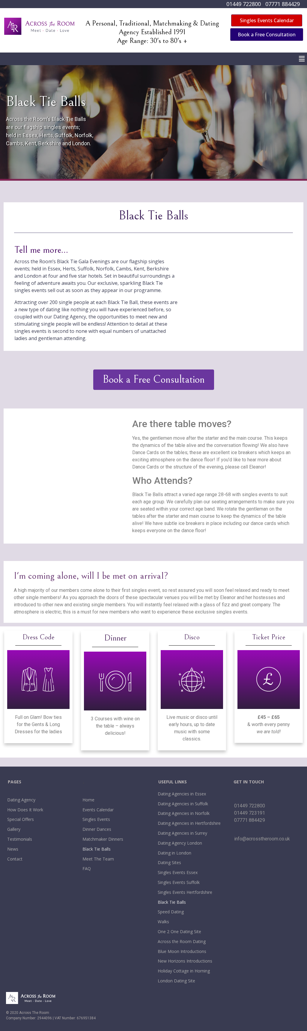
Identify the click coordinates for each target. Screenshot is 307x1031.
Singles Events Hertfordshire (185, 892)
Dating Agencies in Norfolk (184, 813)
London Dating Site (176, 981)
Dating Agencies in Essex (182, 794)
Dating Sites (169, 862)
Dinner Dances (96, 829)
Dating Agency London (180, 843)
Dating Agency (21, 800)
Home (88, 800)
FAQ (86, 868)
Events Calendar (98, 809)
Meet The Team (98, 859)
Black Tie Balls (96, 849)
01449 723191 (249, 813)
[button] (302, 58)
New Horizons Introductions (185, 961)
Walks (163, 921)
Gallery (13, 829)
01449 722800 (243, 4)
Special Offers (20, 819)
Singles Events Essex (178, 872)
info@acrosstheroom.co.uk (262, 839)
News (12, 849)
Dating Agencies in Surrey (182, 833)
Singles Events (96, 819)
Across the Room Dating (182, 941)
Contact (14, 859)
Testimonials (19, 839)
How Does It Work (25, 809)
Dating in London (174, 853)
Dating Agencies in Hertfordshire (189, 823)
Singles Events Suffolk (179, 882)
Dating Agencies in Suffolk (183, 803)
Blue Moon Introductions (182, 951)
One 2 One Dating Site (179, 931)
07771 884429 (282, 4)
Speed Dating (171, 912)
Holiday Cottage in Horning (184, 971)
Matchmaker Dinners (102, 839)
